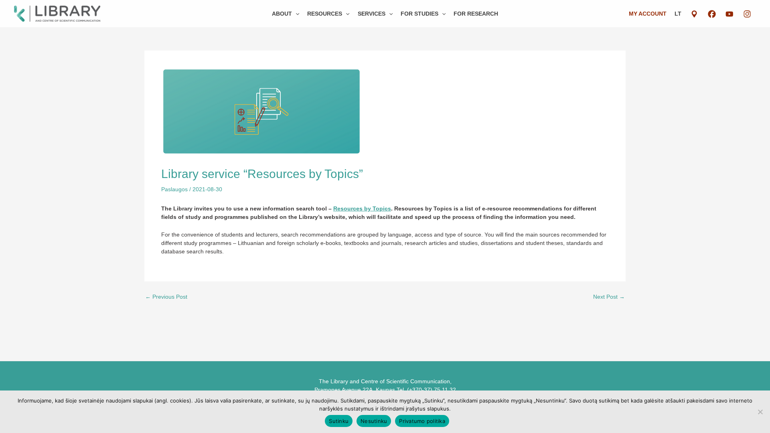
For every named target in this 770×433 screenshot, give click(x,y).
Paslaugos (174, 189)
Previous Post (166, 296)
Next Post (609, 296)
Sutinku (339, 421)
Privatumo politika (422, 421)
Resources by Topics (362, 208)
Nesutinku (374, 421)
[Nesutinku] (760, 412)
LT (678, 13)
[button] (295, 14)
